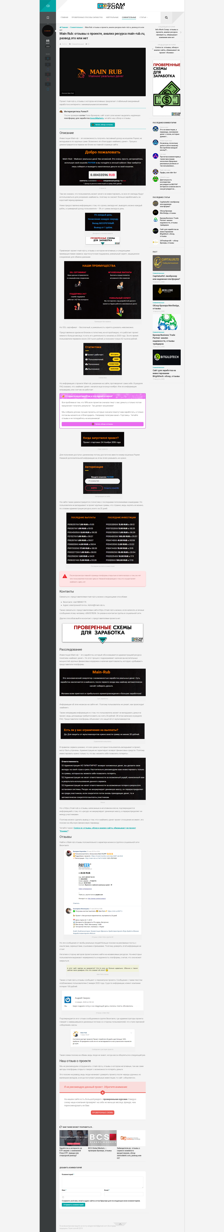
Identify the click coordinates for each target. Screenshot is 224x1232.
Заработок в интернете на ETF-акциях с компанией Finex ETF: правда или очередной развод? (71, 1152)
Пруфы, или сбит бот (168, 173)
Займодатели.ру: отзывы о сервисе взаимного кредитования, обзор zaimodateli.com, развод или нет (129, 1153)
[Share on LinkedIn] (48, 86)
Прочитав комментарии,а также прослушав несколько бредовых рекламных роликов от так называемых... (170, 161)
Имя (64, 1190)
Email (107, 1190)
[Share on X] (48, 59)
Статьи (143, 17)
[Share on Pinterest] (48, 77)
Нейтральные (112, 17)
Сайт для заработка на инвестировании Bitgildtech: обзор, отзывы (166, 373)
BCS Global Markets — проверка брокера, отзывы (100, 1149)
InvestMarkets (97, 118)
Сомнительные (129, 17)
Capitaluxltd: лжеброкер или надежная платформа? (169, 204)
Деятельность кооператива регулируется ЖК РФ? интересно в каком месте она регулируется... (170, 184)
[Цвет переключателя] (48, 6)
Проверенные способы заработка (87, 17)
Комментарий (68, 1174)
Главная (64, 17)
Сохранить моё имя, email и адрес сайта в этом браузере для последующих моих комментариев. (101, 1201)
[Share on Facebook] (48, 67)
